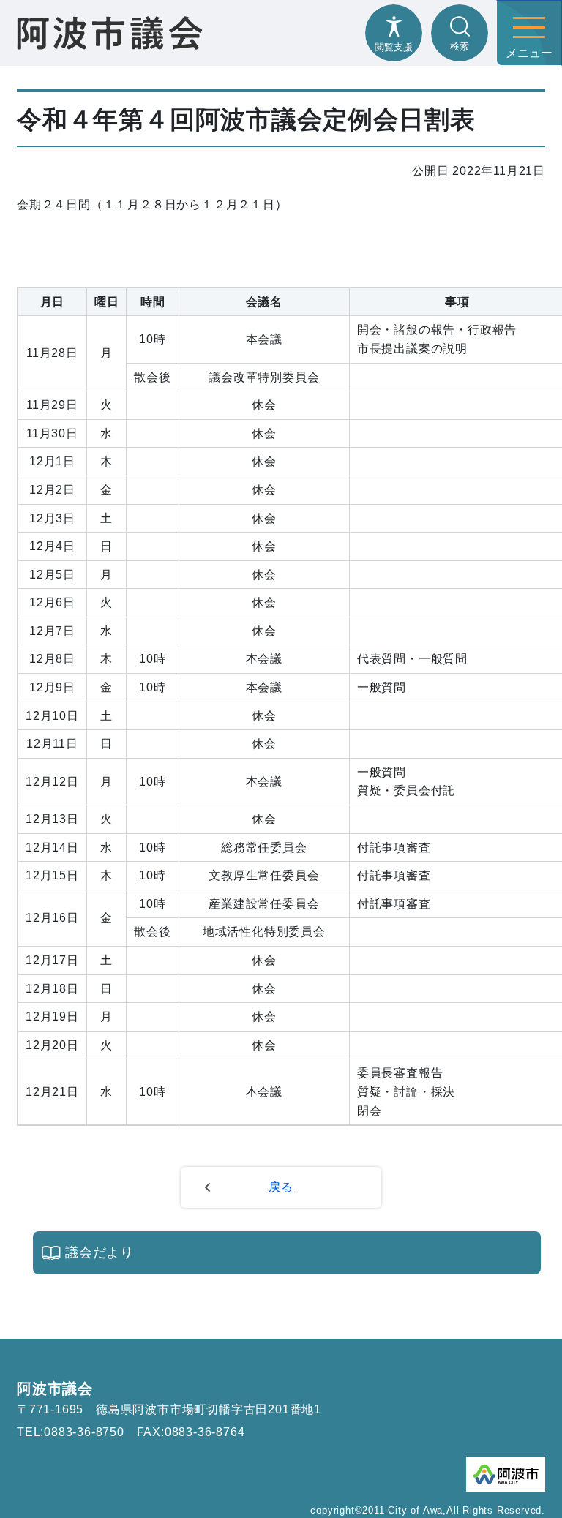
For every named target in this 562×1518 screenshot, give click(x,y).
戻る (281, 1187)
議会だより (99, 1252)
